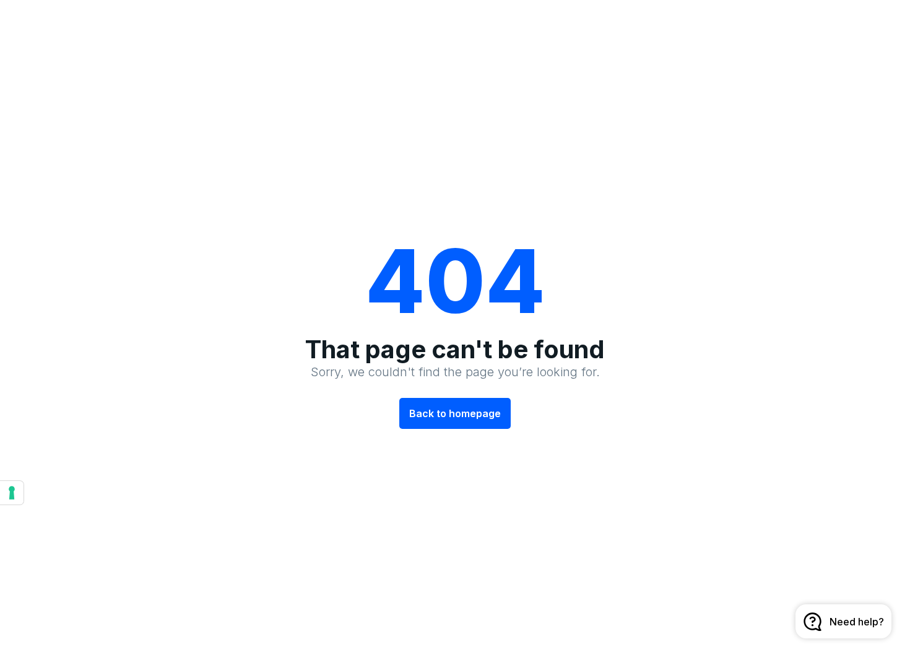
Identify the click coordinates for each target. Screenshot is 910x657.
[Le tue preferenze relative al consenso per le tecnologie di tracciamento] (12, 493)
